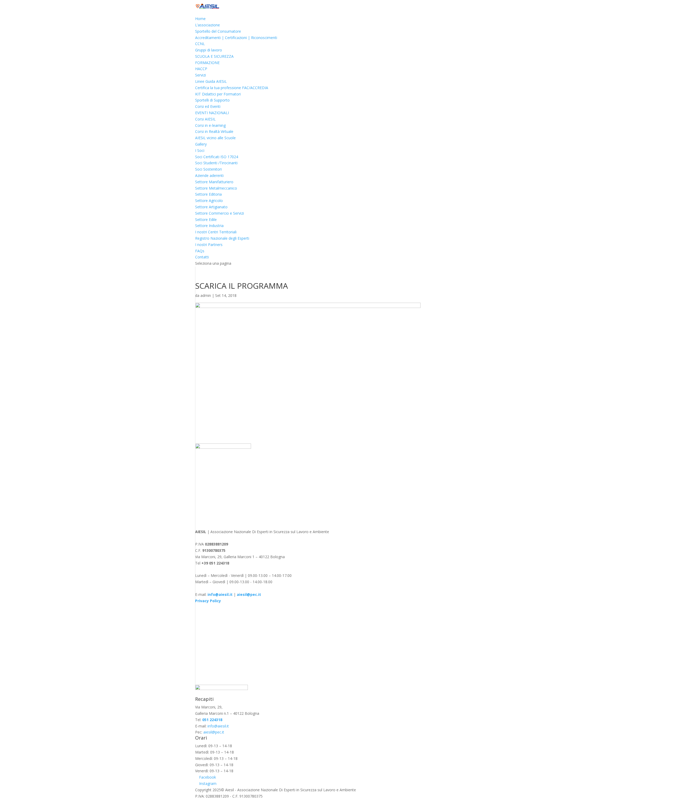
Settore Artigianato (211, 206)
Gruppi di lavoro (208, 49)
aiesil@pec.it (213, 732)
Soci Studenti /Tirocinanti (216, 162)
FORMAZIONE (207, 62)
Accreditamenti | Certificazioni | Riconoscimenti (236, 37)
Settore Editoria (208, 194)
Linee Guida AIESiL (211, 81)
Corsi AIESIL (205, 119)
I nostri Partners (209, 244)
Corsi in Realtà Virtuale (214, 131)
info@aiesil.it (220, 594)
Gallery (201, 144)
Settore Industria (209, 225)
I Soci (199, 150)
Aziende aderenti (209, 175)
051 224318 (212, 719)
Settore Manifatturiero (214, 181)
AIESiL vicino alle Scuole (215, 137)
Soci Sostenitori (208, 169)
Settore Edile (206, 219)
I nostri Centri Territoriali (216, 231)
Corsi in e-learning (210, 125)
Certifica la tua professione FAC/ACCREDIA (231, 87)
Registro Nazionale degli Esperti (222, 238)
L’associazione (207, 24)
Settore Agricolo (209, 200)
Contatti (202, 256)
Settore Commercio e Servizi (219, 213)
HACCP (201, 68)
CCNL (200, 43)
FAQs (199, 250)
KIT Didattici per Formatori (218, 93)
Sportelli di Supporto (212, 100)
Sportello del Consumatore (218, 31)
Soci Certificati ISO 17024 (216, 156)
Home (200, 18)
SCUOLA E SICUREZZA (214, 56)
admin (205, 295)
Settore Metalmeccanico (216, 188)
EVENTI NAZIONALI (212, 112)
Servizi (200, 75)
